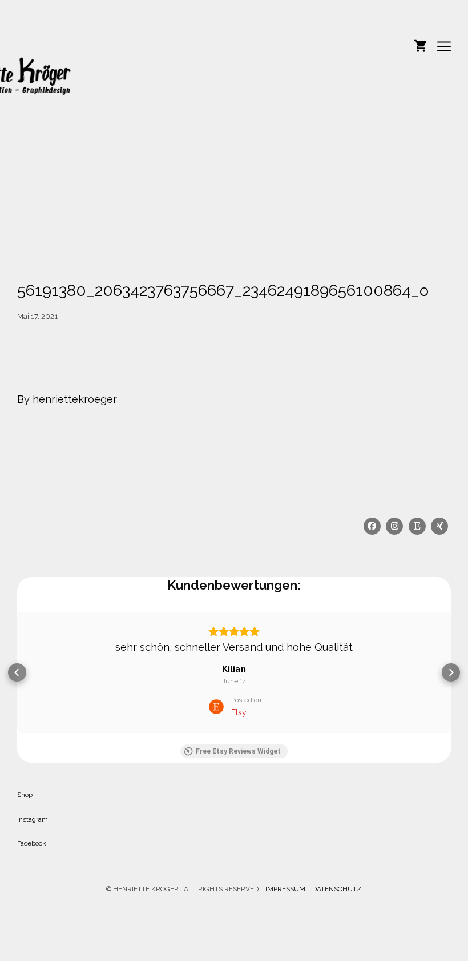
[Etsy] (417, 526)
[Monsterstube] (131, 92)
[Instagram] (395, 526)
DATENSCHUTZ (337, 889)
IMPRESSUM (284, 889)
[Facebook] (372, 526)
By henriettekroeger (67, 399)
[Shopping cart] (420, 44)
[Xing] (440, 526)
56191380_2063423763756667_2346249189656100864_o (223, 290)
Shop (25, 795)
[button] (17, 672)
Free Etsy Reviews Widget (238, 751)
